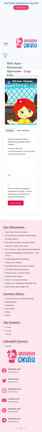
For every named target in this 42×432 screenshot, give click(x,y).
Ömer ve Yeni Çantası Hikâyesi (16, 280)
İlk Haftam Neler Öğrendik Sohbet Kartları (20, 235)
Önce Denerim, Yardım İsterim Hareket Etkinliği (22, 249)
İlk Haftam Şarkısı (11, 239)
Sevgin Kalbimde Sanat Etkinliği (16, 259)
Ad (9, 175)
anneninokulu (21, 7)
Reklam (8, 312)
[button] (6, 43)
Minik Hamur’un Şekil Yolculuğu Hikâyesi (20, 242)
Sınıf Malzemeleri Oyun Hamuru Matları (19, 266)
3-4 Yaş (8, 327)
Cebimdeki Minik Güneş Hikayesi (17, 269)
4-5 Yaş (8, 331)
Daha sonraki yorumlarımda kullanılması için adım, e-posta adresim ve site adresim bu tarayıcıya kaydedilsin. (20, 192)
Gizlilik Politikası (11, 302)
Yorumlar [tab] (9, 130)
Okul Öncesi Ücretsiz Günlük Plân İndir (19, 299)
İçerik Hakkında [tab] (23, 130)
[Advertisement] (21, 24)
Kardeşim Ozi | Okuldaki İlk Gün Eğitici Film (20, 283)
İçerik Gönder (10, 309)
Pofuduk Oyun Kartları (13, 262)
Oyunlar (8, 346)
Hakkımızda (9, 305)
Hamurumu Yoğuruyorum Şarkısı (17, 246)
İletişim (7, 315)
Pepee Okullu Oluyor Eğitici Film (17, 287)
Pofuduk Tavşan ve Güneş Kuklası (17, 273)
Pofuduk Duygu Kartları (13, 276)
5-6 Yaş (8, 334)
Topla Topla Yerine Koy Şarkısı (16, 232)
